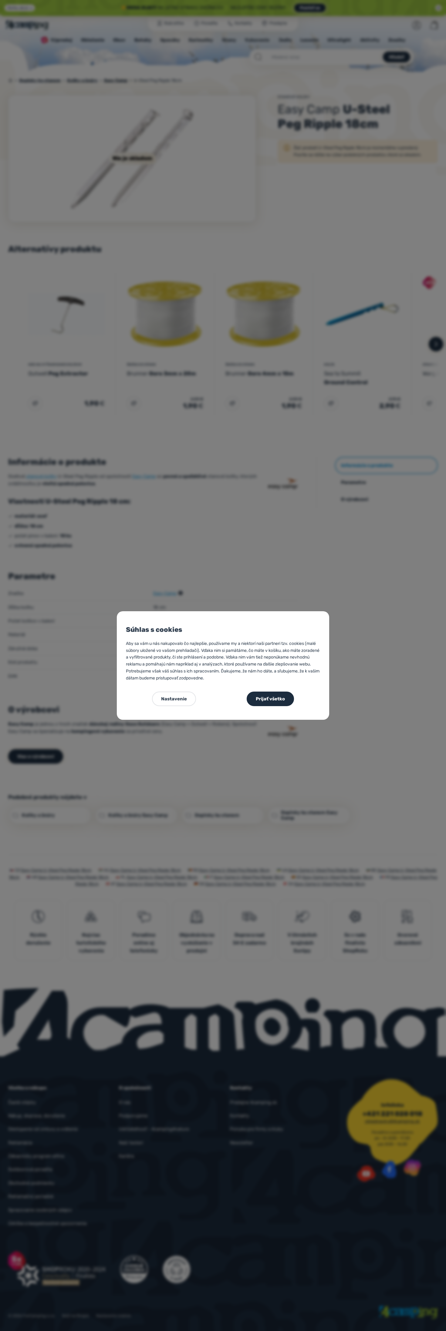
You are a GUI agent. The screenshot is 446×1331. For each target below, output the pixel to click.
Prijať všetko (270, 699)
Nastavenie (174, 699)
